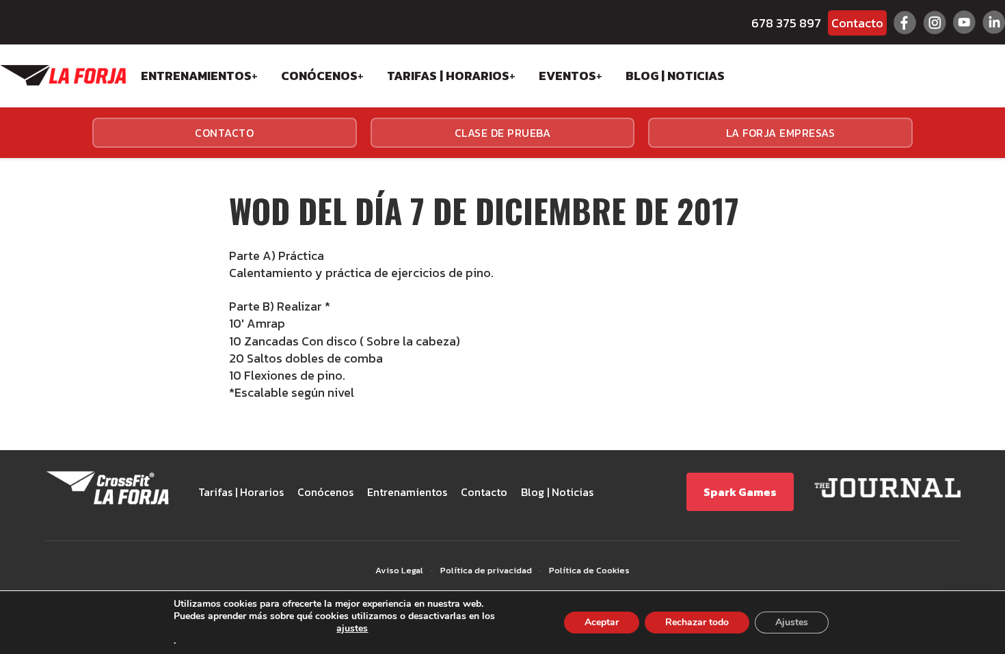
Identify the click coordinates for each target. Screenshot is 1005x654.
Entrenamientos (196, 75)
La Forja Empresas (780, 133)
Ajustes (791, 622)
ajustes (352, 629)
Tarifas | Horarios (448, 75)
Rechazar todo (697, 622)
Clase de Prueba (503, 133)
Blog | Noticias (675, 75)
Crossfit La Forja (63, 75)
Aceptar (602, 622)
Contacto (857, 23)
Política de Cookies (589, 570)
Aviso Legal (399, 570)
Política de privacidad (486, 570)
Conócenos (319, 75)
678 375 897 (786, 23)
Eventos (567, 75)
